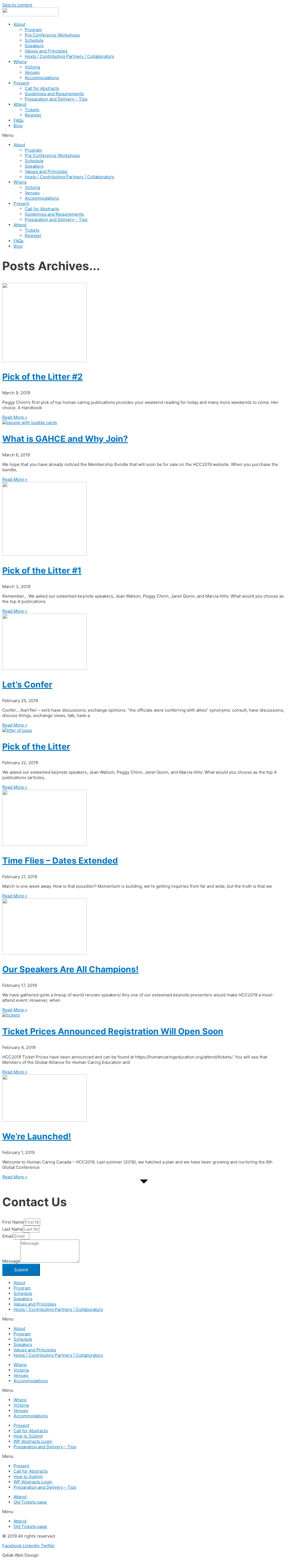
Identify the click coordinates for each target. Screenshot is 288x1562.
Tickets (32, 109)
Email (7, 1236)
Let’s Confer (27, 684)
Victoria (32, 67)
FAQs (19, 120)
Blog (18, 125)
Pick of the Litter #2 (42, 377)
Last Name (12, 1229)
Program (33, 29)
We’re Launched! (36, 1136)
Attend (20, 104)
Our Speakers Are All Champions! (70, 969)
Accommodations (42, 77)
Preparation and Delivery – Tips (56, 99)
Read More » (14, 417)
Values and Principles (46, 51)
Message (11, 1261)
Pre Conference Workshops (52, 35)
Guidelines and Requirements (54, 93)
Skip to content (17, 5)
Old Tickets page (30, 1502)
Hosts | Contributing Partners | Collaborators (69, 56)
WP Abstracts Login (33, 1441)
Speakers (34, 45)
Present (21, 83)
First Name (13, 1222)
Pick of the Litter (36, 746)
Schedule (34, 40)
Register (33, 115)
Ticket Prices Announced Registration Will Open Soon (112, 1031)
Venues (32, 72)
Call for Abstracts (42, 88)
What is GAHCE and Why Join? (65, 439)
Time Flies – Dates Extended (60, 860)
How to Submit (28, 1436)
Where (20, 61)
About (19, 24)
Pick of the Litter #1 (42, 570)
